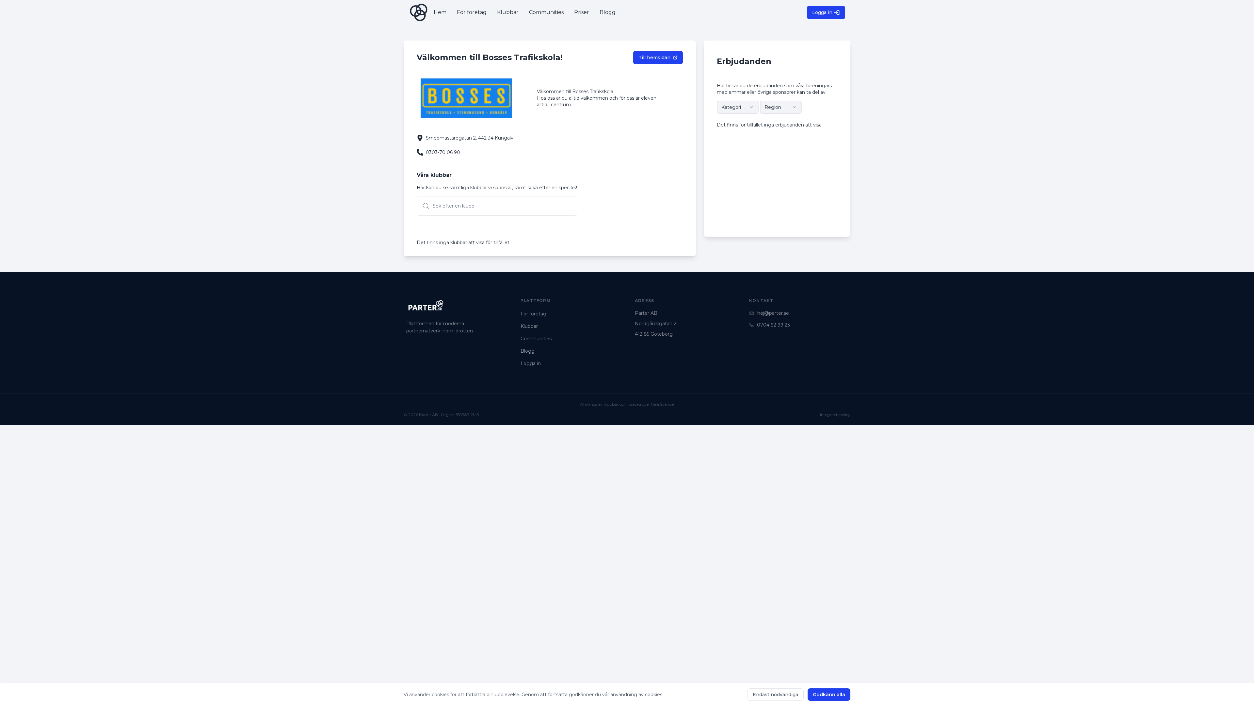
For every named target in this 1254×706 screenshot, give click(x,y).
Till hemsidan (654, 57)
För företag (533, 314)
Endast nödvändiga (775, 695)
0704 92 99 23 (773, 325)
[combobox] (738, 107)
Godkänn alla (829, 695)
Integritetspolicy (835, 414)
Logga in (822, 12)
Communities (536, 339)
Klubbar (529, 326)
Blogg (528, 351)
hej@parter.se (773, 313)
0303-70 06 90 (443, 152)
